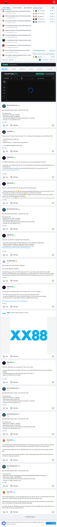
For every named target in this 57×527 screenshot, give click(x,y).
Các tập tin (50, 69)
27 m (8, 107)
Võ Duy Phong (41, 19)
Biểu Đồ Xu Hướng (40, 73)
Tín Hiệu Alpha (11, 260)
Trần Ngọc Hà (41, 16)
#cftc (18, 301)
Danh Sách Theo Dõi (50, 73)
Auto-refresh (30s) (45, 59)
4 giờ (8, 442)
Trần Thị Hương (41, 10)
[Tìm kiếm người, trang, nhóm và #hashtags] (54, 2)
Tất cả (5, 69)
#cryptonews (13, 170)
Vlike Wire (9, 157)
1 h (7, 133)
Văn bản (14, 69)
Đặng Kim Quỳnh (41, 21)
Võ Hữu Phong (41, 13)
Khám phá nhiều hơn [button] (11, 524)
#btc (18, 170)
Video (31, 69)
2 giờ (8, 236)
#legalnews (25, 301)
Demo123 (40, 56)
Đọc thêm (4, 122)
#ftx (21, 301)
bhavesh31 (10, 440)
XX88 (8, 312)
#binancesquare (6, 170)
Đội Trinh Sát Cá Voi (12, 105)
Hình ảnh (23, 69)
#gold (21, 247)
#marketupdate (26, 247)
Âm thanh (40, 69)
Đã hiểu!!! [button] (49, 523)
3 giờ (8, 416)
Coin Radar (10, 131)
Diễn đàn (11, 59)
